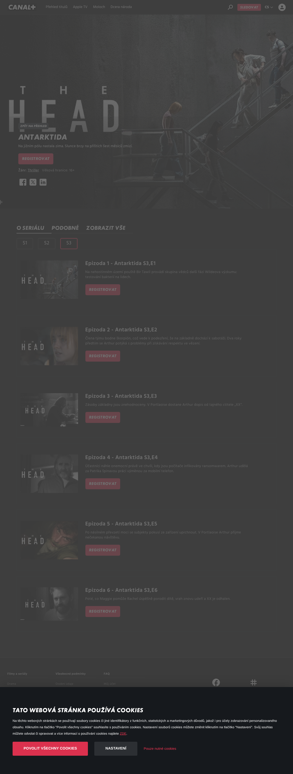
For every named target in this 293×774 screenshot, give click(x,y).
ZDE (123, 733)
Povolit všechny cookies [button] (50, 748)
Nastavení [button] (115, 748)
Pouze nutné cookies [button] (160, 749)
